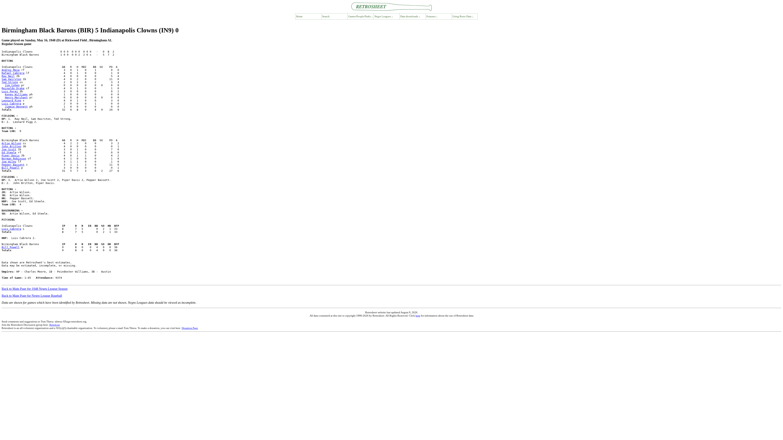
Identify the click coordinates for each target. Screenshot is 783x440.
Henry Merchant (16, 97)
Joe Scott (9, 149)
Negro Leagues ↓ (383, 16)
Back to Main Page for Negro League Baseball (32, 295)
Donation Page (190, 328)
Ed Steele (9, 152)
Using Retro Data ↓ (462, 16)
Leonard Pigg (11, 100)
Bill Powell (11, 167)
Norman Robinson (14, 158)
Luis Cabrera (11, 103)
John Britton (11, 146)
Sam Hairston (11, 79)
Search (326, 16)
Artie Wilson (11, 143)
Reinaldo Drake (13, 88)
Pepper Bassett (13, 164)
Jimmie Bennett (16, 106)
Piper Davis (11, 155)
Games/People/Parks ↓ (360, 16)
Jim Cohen (12, 85)
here (418, 315)
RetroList (54, 324)
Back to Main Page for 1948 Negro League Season (34, 288)
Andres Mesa (11, 70)
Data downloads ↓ (410, 16)
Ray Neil (8, 76)
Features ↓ (432, 16)
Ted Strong (10, 82)
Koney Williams (16, 94)
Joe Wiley (9, 161)
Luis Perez (10, 91)
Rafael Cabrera (13, 73)
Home (299, 16)
